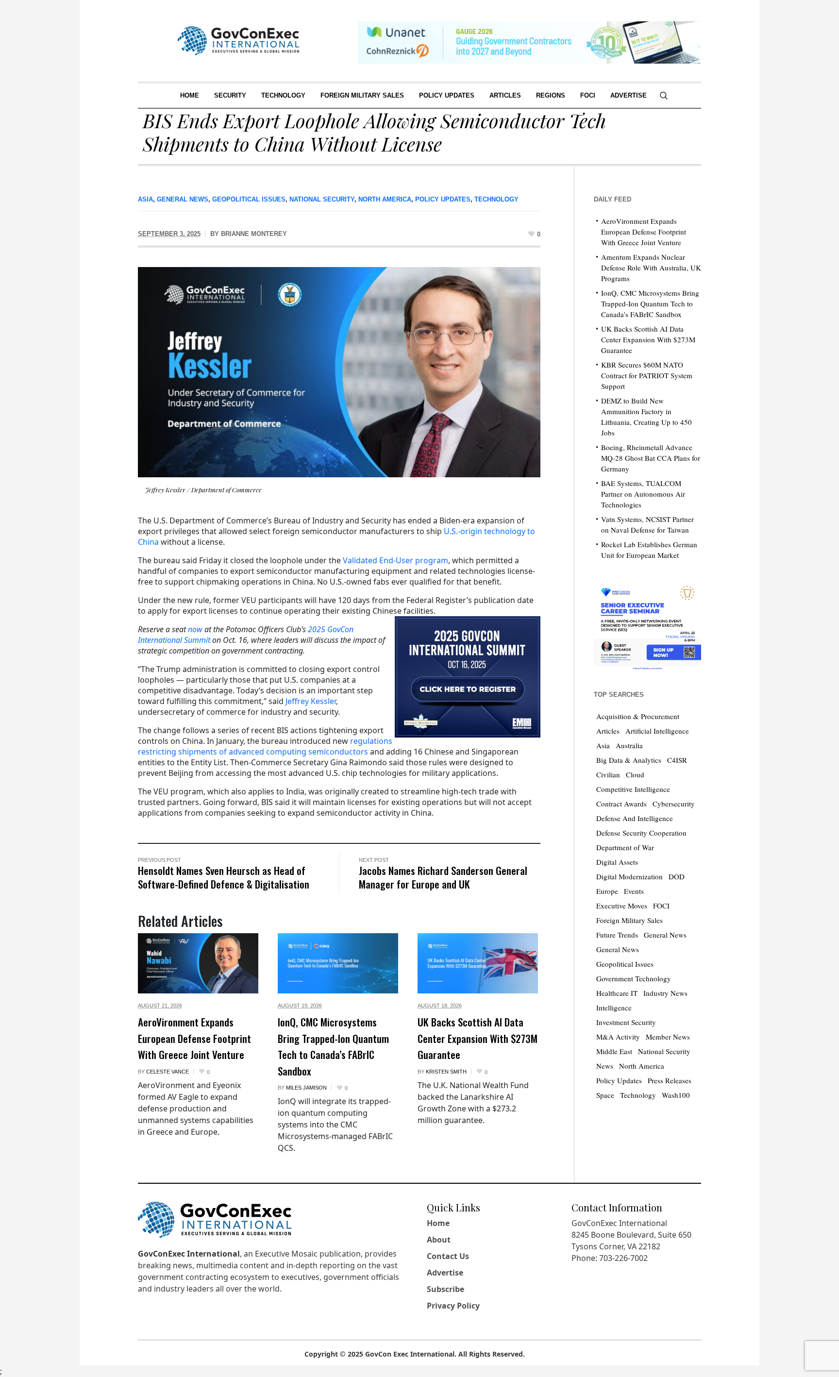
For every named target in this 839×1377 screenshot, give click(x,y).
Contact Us (448, 1256)
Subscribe (445, 1289)
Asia (145, 199)
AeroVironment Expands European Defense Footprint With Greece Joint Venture (194, 1038)
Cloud (635, 774)
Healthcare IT (617, 993)
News (604, 1066)
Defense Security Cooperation (641, 833)
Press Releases (669, 1080)
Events (634, 891)
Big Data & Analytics (628, 760)
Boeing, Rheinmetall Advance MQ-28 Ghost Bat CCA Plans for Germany (650, 457)
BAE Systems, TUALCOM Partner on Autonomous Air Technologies (643, 493)
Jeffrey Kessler (310, 701)
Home (438, 1223)
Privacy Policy (453, 1305)
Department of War (625, 847)
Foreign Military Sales (629, 920)
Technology (496, 199)
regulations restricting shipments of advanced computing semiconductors (265, 746)
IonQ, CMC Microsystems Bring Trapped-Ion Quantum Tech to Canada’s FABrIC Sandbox (333, 1046)
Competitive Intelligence (633, 789)
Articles (608, 731)
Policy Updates (442, 199)
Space (605, 1095)
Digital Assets (617, 862)
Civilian (608, 774)
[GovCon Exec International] (238, 41)
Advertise (445, 1272)
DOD (677, 876)
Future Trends (617, 935)
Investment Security (626, 1022)
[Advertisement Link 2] (647, 625)
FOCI (661, 905)
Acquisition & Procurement (637, 716)
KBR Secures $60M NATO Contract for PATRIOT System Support (646, 375)
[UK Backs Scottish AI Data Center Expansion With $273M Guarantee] (478, 963)
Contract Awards (621, 803)
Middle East (614, 1051)
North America (384, 199)
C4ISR (677, 760)
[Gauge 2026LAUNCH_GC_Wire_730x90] (529, 41)
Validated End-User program (395, 560)
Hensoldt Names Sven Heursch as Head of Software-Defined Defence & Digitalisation (223, 877)
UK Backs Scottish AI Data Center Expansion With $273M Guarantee (477, 1038)
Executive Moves (621, 905)
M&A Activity (618, 1036)
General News (182, 199)
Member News (668, 1036)
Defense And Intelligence (634, 818)
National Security (321, 199)
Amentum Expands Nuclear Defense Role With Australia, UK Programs (651, 267)
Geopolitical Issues (248, 199)
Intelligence (614, 1007)
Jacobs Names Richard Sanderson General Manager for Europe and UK (443, 877)
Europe (607, 891)
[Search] (664, 96)
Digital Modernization (629, 876)
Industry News (665, 993)
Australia (629, 745)
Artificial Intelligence (657, 731)
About (439, 1239)
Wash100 (676, 1095)
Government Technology (633, 978)
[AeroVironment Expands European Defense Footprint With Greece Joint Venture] (198, 963)
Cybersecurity (674, 803)
